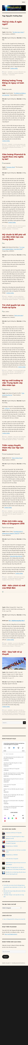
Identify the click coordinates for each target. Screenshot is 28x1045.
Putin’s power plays (18, 315)
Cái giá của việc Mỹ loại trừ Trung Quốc (11, 768)
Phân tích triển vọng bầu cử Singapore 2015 (13, 522)
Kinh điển (20, 710)
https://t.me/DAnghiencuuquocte (11, 934)
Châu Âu (4, 371)
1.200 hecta (7, 408)
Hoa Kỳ (6, 512)
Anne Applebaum (19, 371)
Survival (4, 646)
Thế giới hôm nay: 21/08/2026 (12, 846)
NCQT (5, 71)
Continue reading (14, 68)
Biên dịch (23, 643)
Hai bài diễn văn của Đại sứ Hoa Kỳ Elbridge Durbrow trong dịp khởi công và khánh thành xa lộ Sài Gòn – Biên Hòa (15, 887)
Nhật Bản (4, 73)
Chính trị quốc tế (21, 225)
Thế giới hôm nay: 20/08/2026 (12, 854)
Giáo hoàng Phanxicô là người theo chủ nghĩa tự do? (13, 156)
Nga (8, 373)
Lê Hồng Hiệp (11, 73)
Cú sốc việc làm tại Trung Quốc (10, 784)
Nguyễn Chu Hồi (16, 438)
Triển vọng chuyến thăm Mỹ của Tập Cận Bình (13, 447)
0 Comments (12, 74)
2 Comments (22, 299)
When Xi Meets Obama (17, 458)
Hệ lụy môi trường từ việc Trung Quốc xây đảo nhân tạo (12, 382)
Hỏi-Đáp (4, 227)
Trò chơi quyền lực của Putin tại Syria (13, 306)
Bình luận (23, 71)
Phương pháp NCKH (13, 711)
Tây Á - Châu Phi (16, 145)
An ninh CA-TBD (17, 71)
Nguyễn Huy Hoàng (12, 439)
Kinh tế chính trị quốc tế (7, 145)
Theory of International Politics (11, 714)
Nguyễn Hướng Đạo (18, 73)
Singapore (4, 579)
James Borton (9, 438)
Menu (23, 2)
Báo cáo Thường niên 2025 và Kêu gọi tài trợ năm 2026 (14, 919)
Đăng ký (5, 956)
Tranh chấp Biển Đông (19, 297)
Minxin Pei (9, 514)
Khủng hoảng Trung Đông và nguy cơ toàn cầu (13, 82)
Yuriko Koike (5, 74)
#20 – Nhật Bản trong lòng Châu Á (17, 620)
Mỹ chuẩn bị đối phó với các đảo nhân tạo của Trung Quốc (14, 236)
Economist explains (11, 227)
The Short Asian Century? (18, 32)
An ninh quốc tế (17, 144)
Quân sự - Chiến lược (9, 297)
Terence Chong (10, 579)
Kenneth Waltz (22, 711)
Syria (20, 373)
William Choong (9, 646)
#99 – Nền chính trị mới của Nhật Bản (13, 586)
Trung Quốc (20, 512)
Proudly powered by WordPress (18, 963)
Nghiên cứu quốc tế (6, 963)
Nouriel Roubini (17, 147)
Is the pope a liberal (10, 167)
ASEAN (15, 576)
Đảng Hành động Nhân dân (16, 556)
